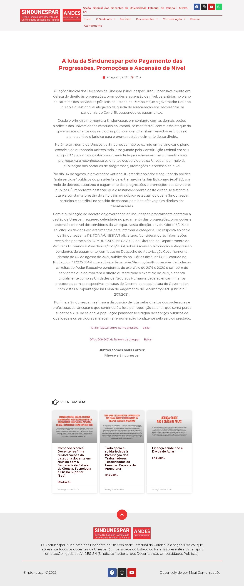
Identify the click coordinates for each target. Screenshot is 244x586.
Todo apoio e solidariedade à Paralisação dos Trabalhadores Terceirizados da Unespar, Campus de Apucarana (120, 458)
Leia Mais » (64, 482)
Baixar (146, 327)
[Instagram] (204, 7)
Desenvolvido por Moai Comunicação (190, 573)
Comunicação (172, 19)
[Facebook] (197, 7)
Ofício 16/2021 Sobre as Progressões (114, 327)
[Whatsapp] (219, 7)
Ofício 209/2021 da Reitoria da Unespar (114, 339)
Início (87, 19)
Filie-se (195, 19)
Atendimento (93, 25)
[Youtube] (211, 7)
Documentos (145, 19)
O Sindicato (104, 19)
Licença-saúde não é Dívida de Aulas (167, 449)
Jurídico (125, 19)
